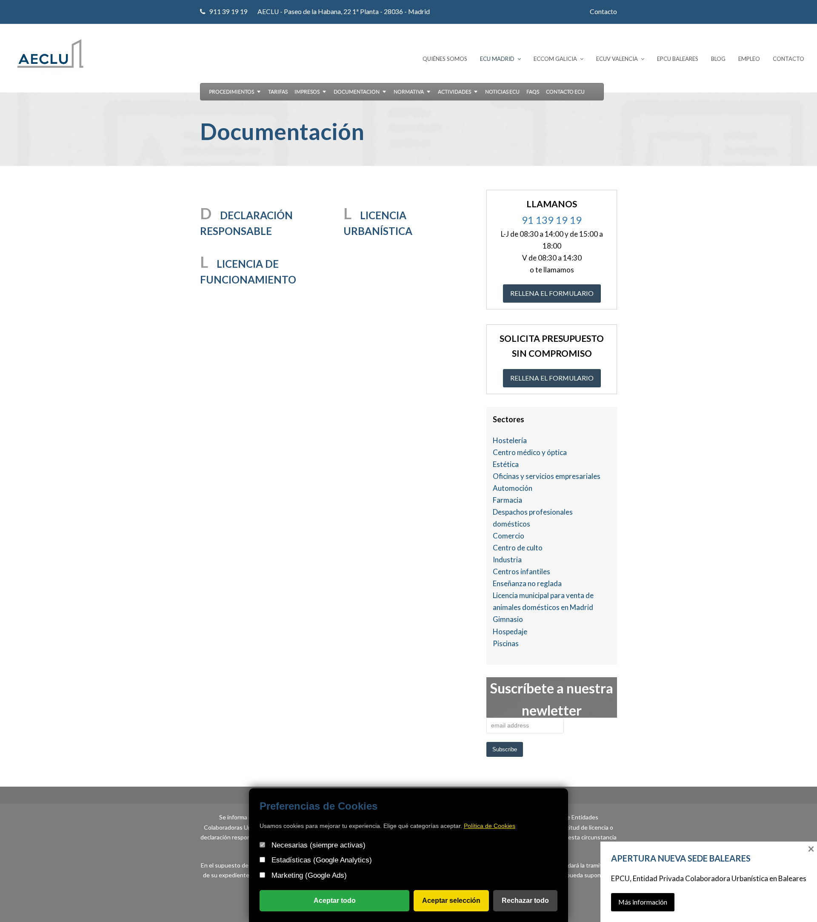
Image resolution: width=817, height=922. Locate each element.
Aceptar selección (451, 900)
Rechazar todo (525, 900)
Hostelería (510, 440)
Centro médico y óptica (530, 452)
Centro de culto (518, 547)
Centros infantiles (521, 571)
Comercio (508, 535)
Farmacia (507, 499)
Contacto (603, 11)
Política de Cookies (489, 825)
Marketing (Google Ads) (308, 875)
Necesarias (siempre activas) (317, 845)
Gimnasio (508, 619)
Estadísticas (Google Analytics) (320, 860)
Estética (506, 464)
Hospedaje (510, 631)
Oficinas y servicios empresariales (546, 476)
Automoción (512, 488)
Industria (507, 559)
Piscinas (506, 643)
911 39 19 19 (228, 11)
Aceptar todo (335, 900)
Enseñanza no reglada (527, 583)
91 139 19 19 (552, 220)
